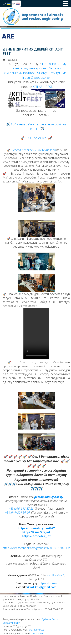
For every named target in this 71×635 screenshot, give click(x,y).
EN (14, 3)
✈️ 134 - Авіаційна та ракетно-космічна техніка (36, 126)
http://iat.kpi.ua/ (48, 583)
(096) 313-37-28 (24, 508)
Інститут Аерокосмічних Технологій (33, 150)
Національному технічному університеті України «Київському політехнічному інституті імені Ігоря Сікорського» (36, 71)
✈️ (6, 484)
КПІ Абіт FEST (42, 86)
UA (5, 3)
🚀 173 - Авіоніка (33, 138)
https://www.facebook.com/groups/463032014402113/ (36, 548)
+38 (11, 508)
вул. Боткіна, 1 (55, 575)
